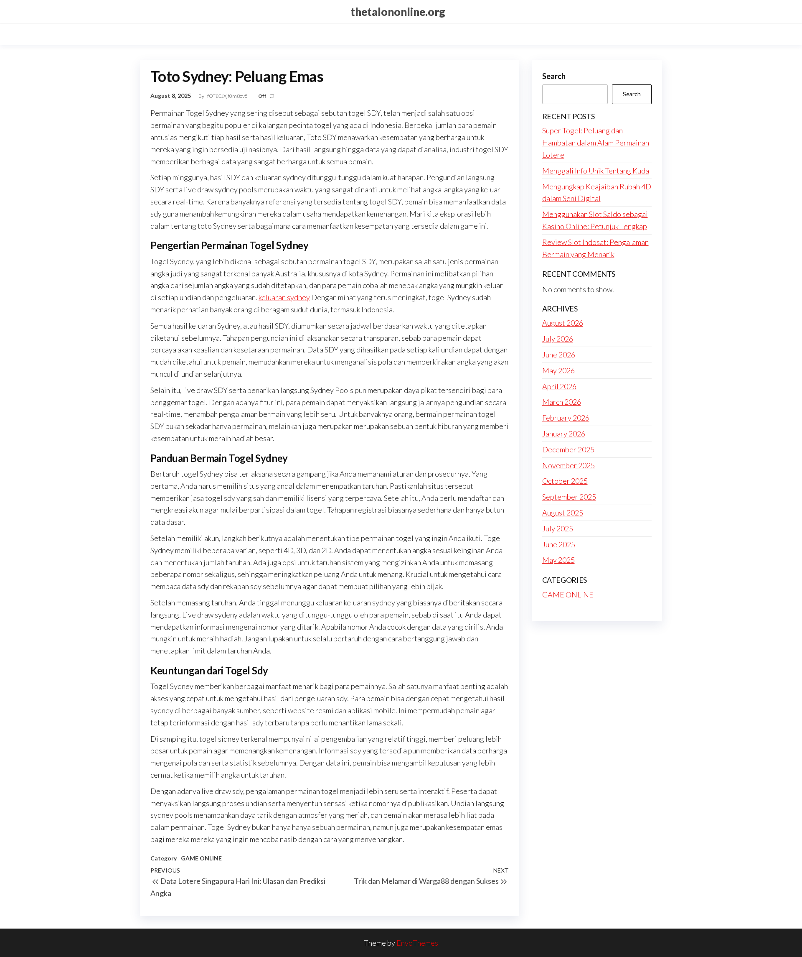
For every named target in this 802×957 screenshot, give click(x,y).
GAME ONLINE (201, 858)
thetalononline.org (397, 11)
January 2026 (563, 433)
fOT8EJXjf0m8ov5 (228, 96)
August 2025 (562, 512)
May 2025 (558, 559)
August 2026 (562, 322)
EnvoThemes (417, 942)
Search (554, 76)
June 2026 (558, 354)
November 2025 (568, 465)
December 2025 (568, 449)
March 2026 (561, 401)
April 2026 (559, 386)
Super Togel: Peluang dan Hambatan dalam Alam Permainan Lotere (595, 142)
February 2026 (565, 417)
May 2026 (558, 370)
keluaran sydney (284, 297)
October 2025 (565, 480)
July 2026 (557, 338)
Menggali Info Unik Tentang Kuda (595, 170)
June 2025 (558, 544)
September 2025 (569, 496)
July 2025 (557, 528)
